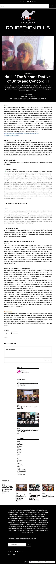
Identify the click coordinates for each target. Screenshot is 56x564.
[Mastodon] (28, 1)
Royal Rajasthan (28, 73)
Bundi (18, 454)
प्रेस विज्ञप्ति (19, 446)
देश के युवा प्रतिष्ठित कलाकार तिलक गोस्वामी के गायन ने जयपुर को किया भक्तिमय (27, 384)
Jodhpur (19, 462)
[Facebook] (21, 1)
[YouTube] (30, 1)
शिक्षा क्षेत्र (19, 449)
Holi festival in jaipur (24, 99)
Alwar (18, 443)
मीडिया (18, 405)
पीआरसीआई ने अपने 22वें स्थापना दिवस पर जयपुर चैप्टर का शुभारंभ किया (27, 407)
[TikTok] (25, 1)
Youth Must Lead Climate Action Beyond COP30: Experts (27, 431)
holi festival (16, 99)
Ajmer (18, 441)
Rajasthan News (28, 94)
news (18, 428)
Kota (18, 463)
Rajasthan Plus (28, 27)
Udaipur (19, 473)
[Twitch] (35, 1)
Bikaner (19, 452)
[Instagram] (23, 1)
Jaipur (18, 459)
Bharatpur (19, 451)
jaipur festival (42, 99)
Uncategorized (21, 474)
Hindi (18, 382)
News (18, 468)
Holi (11, 99)
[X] (32, 1)
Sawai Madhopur (21, 471)
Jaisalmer (19, 460)
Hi (17, 455)
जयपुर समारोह (19, 444)
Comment (46, 360)
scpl (18, 386)
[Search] (52, 6)
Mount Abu (20, 465)
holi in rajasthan (34, 99)
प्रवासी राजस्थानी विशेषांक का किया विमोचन (48, 496)
